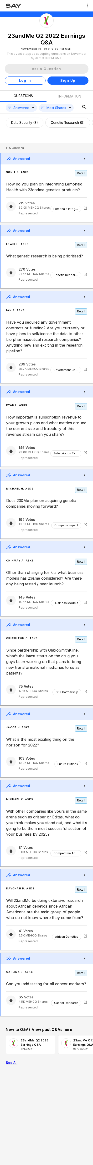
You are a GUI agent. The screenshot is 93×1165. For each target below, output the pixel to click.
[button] (21, 108)
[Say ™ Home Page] (13, 5)
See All (11, 1063)
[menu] (87, 6)
